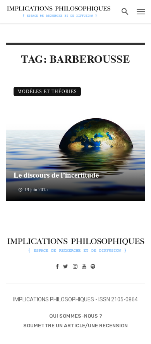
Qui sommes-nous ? (75, 316)
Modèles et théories (47, 91)
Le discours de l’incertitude (56, 174)
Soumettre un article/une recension (75, 325)
